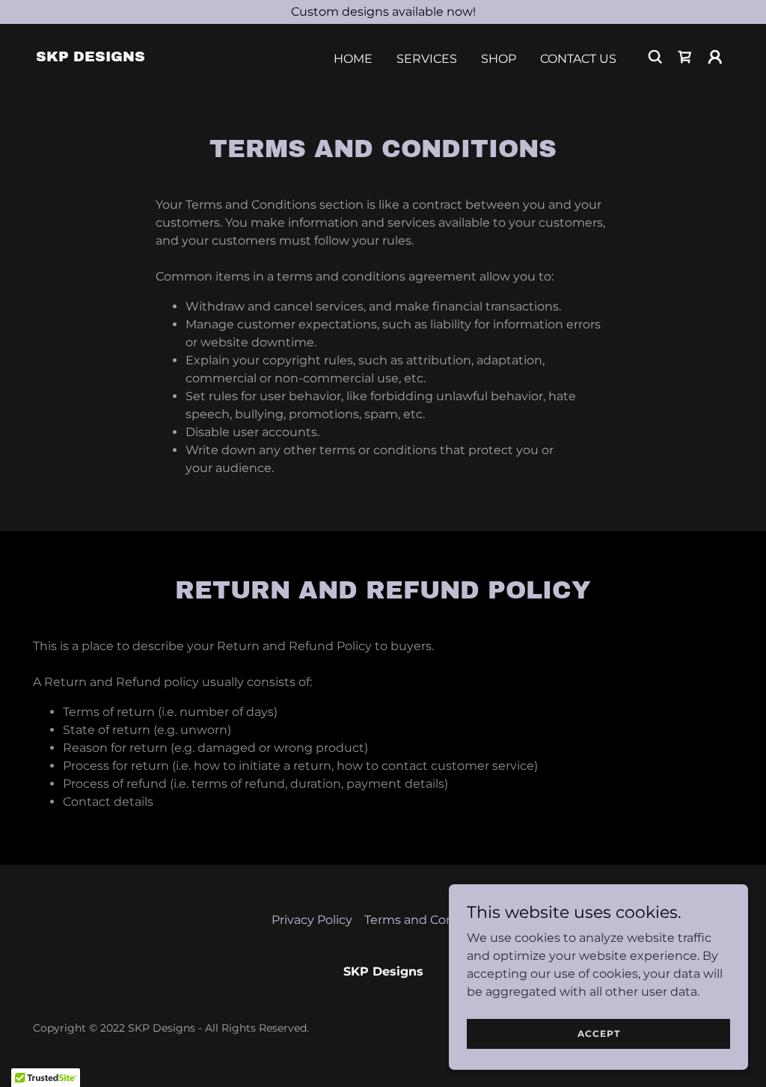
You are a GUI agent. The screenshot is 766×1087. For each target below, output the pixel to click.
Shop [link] (498, 59)
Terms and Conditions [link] (429, 920)
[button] (715, 57)
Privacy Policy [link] (312, 920)
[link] (90, 57)
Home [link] (353, 59)
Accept (598, 1033)
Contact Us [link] (578, 59)
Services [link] (426, 59)
